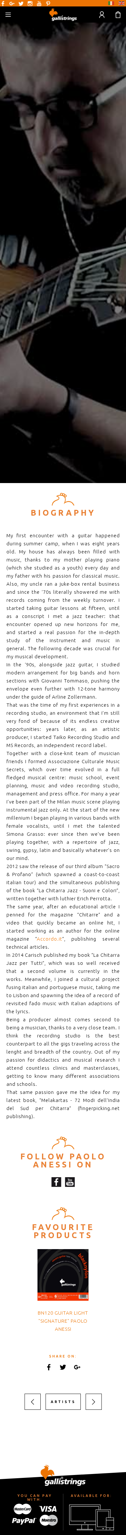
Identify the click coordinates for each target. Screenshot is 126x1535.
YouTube (39, 3)
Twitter (21, 3)
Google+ (12, 3)
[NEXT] (94, 1402)
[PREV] (33, 1402)
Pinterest (48, 3)
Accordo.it (49, 939)
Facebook (2, 3)
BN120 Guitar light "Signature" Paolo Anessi (63, 1321)
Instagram (30, 3)
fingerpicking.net (99, 1108)
